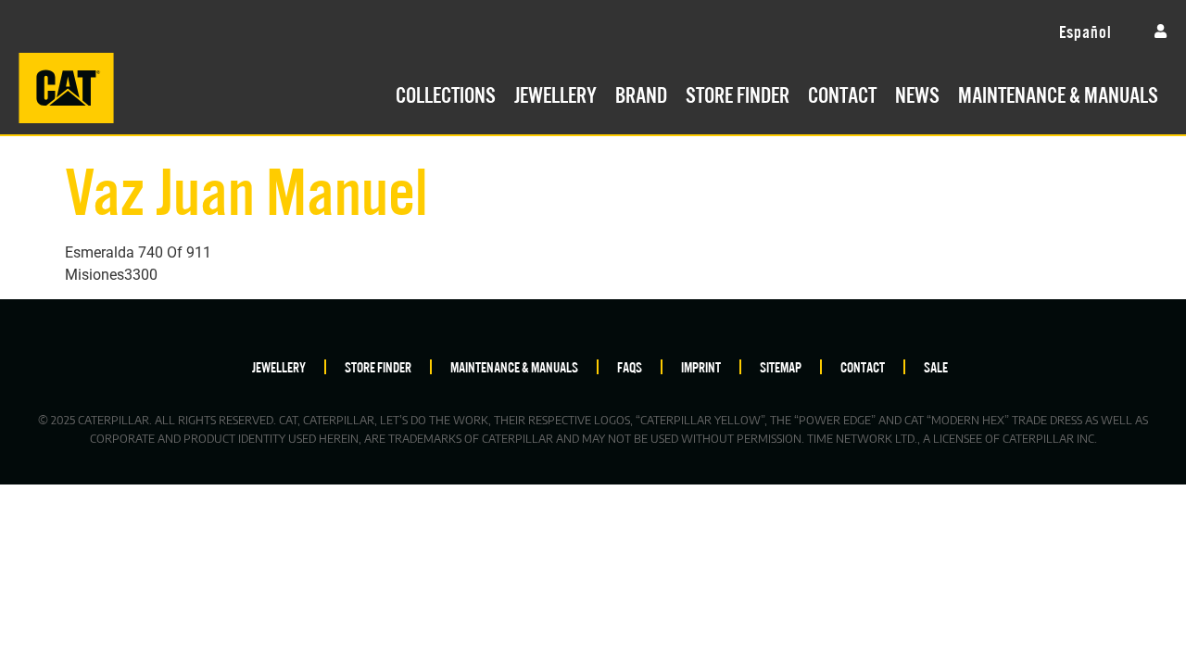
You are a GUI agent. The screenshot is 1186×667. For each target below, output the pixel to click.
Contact (842, 93)
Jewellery (555, 93)
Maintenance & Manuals (1058, 93)
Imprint (701, 366)
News (917, 93)
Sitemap (780, 366)
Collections (446, 93)
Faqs (629, 366)
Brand (641, 93)
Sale (936, 366)
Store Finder (737, 93)
